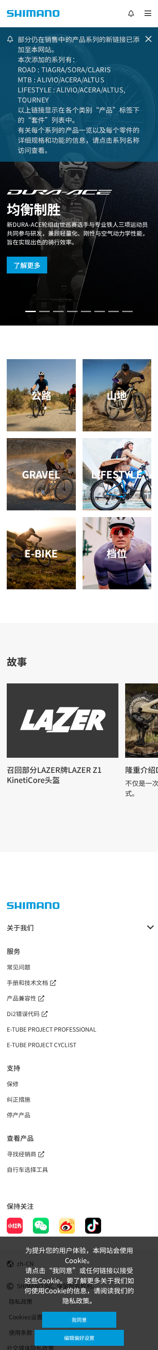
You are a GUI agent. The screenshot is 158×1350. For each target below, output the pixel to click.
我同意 (79, 1319)
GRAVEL (41, 474)
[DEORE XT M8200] (58, 311)
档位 (117, 553)
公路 (41, 395)
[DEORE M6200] (72, 311)
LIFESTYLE (116, 474)
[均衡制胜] (30, 311)
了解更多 (26, 265)
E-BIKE (41, 553)
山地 (117, 395)
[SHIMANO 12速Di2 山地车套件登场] (127, 311)
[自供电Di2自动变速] (113, 311)
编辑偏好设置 (79, 1337)
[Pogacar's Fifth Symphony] (44, 311)
